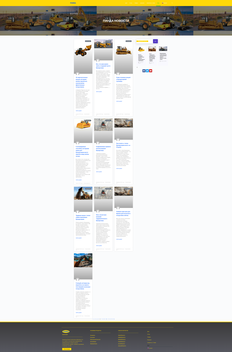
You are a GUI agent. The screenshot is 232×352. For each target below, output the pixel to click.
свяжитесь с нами (151, 3)
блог (158, 3)
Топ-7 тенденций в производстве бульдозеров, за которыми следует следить (152, 57)
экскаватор (92, 335)
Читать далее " (79, 110)
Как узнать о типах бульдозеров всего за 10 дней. (123, 145)
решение (142, 3)
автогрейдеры (93, 341)
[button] (172, 3)
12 (110, 319)
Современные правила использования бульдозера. (103, 148)
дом (126, 3)
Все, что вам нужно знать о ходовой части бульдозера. (103, 66)
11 (108, 319)
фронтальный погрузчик (95, 339)
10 (106, 319)
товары (136, 3)
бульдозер (92, 337)
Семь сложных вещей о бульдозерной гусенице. (123, 79)
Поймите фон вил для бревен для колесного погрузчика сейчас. (123, 213)
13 (111, 319)
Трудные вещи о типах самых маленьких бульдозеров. (83, 217)
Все (155, 41)
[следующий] (137, 67)
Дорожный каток (93, 343)
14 (113, 319)
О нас (131, 3)
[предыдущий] (136, 67)
